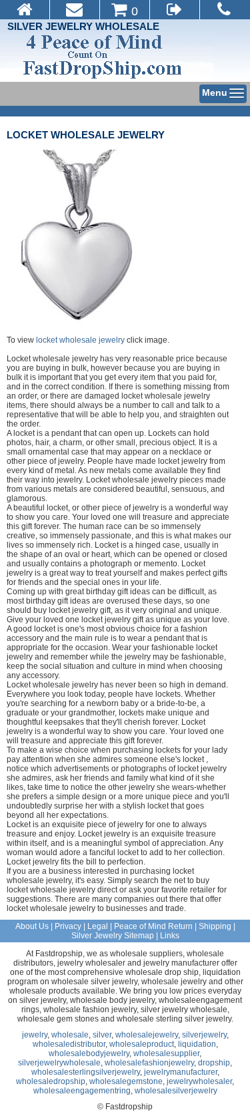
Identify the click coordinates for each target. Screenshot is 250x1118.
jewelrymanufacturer (180, 1072)
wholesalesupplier (166, 1053)
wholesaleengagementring (82, 1090)
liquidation (197, 1044)
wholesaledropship (50, 1081)
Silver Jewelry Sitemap (112, 935)
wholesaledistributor (69, 1044)
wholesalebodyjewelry (89, 1053)
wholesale (70, 1034)
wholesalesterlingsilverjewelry (85, 1072)
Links (169, 935)
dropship (214, 1062)
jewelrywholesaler (199, 1081)
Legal (97, 926)
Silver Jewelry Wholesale (83, 26)
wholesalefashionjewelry (149, 1062)
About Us (32, 926)
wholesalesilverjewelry (176, 1090)
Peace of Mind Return (153, 926)
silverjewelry (204, 1034)
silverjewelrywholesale (59, 1062)
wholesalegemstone (126, 1081)
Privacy (68, 926)
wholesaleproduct (141, 1044)
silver (102, 1034)
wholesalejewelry (146, 1034)
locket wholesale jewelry (86, 134)
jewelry (34, 1034)
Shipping (215, 926)
